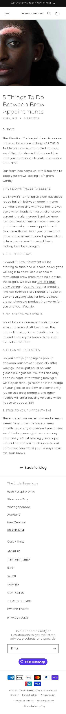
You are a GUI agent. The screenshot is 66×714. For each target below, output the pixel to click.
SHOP (10, 568)
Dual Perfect (32, 287)
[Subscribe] (54, 648)
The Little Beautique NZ (31, 690)
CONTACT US (15, 593)
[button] (7, 13)
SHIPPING (13, 584)
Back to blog (36, 467)
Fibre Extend (36, 292)
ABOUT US (14, 551)
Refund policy (29, 694)
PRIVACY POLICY (17, 618)
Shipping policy (45, 700)
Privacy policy (48, 694)
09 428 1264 (15, 530)
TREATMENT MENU (18, 559)
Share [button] (10, 129)
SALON (11, 576)
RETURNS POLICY (17, 609)
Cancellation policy (34, 706)
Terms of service (25, 700)
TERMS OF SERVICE (19, 601)
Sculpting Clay (23, 297)
